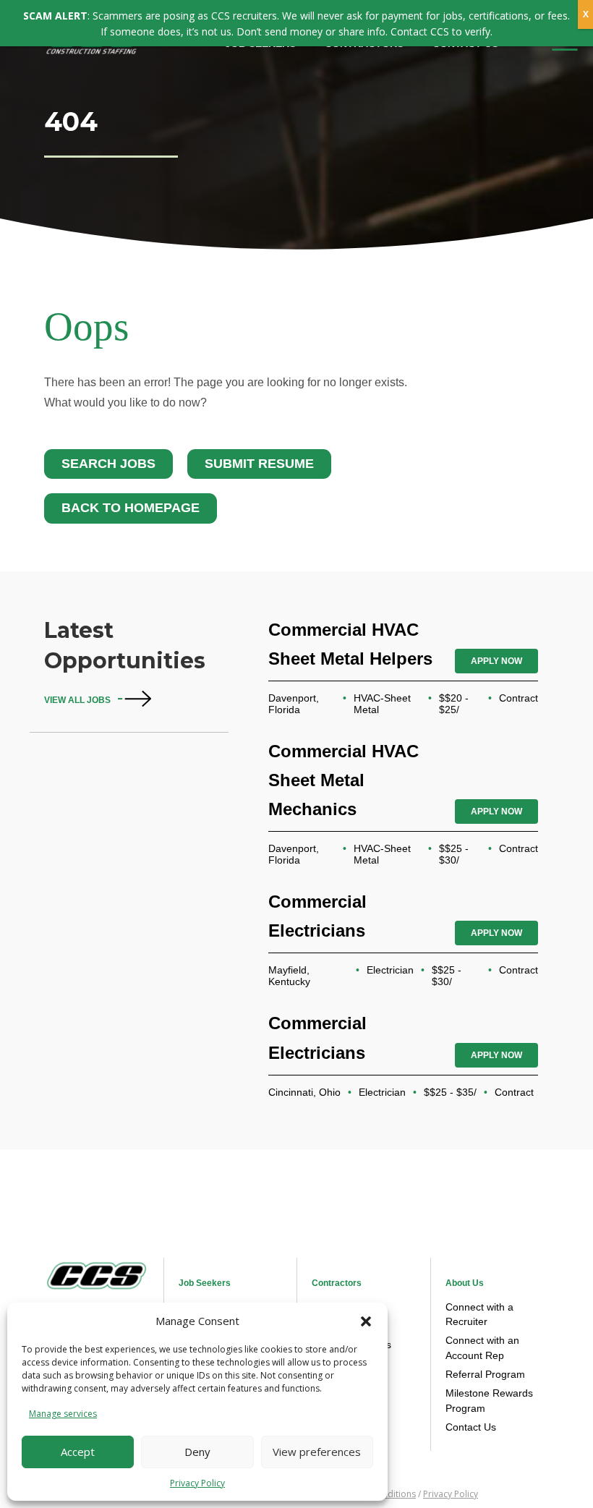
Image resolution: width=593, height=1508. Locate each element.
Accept (78, 1451)
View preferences (317, 1451)
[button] (366, 1321)
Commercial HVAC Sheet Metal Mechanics (343, 780)
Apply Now (496, 661)
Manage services (63, 1413)
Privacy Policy (197, 1483)
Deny (197, 1451)
